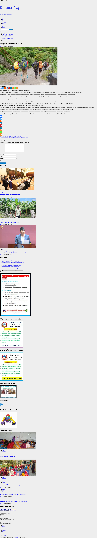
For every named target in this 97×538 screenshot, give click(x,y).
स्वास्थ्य (3, 23)
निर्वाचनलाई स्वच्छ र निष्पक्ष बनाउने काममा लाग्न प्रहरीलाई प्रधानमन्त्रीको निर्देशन (14, 137)
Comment (2, 152)
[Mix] (13, 88)
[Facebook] (1, 88)
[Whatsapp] (15, 88)
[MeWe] (11, 88)
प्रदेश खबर (4, 451)
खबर (3, 450)
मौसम (1, 407)
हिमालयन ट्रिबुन (10, 7)
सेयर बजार (1, 405)
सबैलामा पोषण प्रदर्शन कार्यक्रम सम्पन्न (8, 260)
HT (1, 46)
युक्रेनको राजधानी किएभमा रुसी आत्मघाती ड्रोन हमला (10, 136)
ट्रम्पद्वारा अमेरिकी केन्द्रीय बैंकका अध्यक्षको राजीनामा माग (11, 265)
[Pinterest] (9, 88)
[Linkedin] (7, 88)
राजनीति (3, 18)
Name (1, 154)
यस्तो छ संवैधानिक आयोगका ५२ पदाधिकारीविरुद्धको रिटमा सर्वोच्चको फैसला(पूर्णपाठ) (15, 268)
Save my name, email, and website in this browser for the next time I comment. (17, 160)
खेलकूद (3, 24)
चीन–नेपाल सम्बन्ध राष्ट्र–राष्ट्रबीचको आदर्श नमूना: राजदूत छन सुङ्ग (13, 262)
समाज (3, 16)
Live (0, 31)
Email (1, 156)
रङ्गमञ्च (3, 26)
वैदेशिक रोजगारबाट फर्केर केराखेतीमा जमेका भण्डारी (9, 222)
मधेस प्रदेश (4, 452)
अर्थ (2, 19)
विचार (3, 20)
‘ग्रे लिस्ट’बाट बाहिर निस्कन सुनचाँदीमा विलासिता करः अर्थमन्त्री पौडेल (13, 252)
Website (1, 158)
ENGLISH (3, 27)
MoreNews (16, 537)
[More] (17, 88)
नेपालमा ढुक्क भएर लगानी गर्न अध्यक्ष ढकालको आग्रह (10, 194)
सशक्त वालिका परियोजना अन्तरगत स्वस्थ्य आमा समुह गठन (11, 261)
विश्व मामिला (4, 22)
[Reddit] (5, 88)
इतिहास (3, 489)
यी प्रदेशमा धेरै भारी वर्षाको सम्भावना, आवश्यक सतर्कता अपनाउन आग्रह (13, 264)
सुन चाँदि (1, 404)
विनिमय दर (1, 403)
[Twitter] (3, 88)
